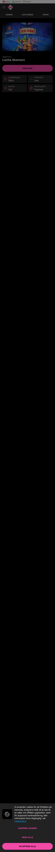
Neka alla (27, 837)
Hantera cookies (27, 828)
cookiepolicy (20, 821)
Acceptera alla (27, 846)
